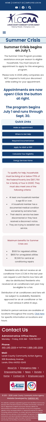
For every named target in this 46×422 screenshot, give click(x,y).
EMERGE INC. (33, 398)
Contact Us (18, 3)
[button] (4, 32)
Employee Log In (33, 3)
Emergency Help (28, 367)
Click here (39, 313)
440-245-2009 (9, 347)
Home (7, 3)
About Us (12, 367)
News (28, 372)
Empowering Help (13, 372)
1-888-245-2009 (35, 347)
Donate (38, 372)
